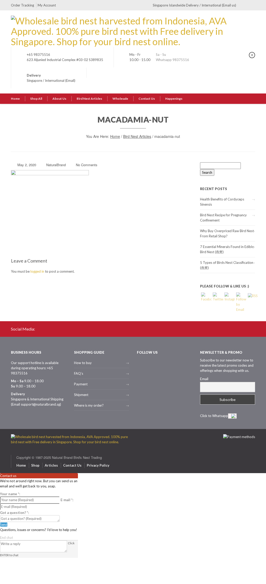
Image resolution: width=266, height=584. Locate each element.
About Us (59, 98)
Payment (81, 384)
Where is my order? (89, 405)
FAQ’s (78, 373)
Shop (35, 465)
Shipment (81, 395)
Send (4, 524)
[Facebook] (243, 5)
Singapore (34, 80)
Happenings (173, 98)
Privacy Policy (98, 465)
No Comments (86, 164)
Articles (51, 465)
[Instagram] (251, 5)
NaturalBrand (56, 164)
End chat (6, 537)
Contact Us (146, 98)
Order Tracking (22, 5)
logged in (37, 271)
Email (204, 379)
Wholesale (120, 98)
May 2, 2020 (26, 164)
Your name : (10, 494)
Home (15, 98)
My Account (47, 5)
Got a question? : (14, 513)
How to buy (83, 363)
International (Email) (60, 80)
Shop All (36, 98)
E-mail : (67, 500)
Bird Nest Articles (89, 98)
